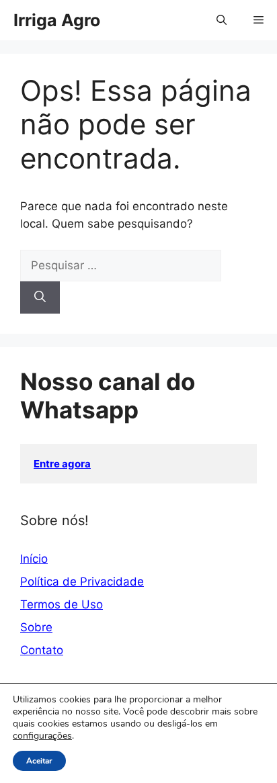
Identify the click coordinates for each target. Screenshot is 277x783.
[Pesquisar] (40, 297)
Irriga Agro (56, 20)
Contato (41, 650)
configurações (42, 736)
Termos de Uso (61, 604)
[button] (221, 20)
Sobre (36, 627)
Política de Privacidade (82, 581)
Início (34, 558)
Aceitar (39, 760)
